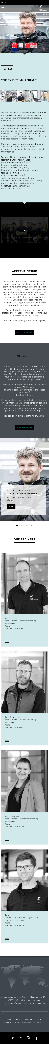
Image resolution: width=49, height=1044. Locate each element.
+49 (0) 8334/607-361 (14, 628)
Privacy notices (11, 1022)
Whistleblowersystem (33, 1022)
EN (2, 2)
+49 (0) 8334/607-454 (14, 925)
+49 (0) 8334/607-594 (14, 826)
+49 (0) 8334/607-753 (14, 727)
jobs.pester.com (24, 332)
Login (8, 1019)
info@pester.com (37, 1003)
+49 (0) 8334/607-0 (18, 1003)
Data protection (32, 1019)
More (11, 506)
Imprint (17, 1019)
